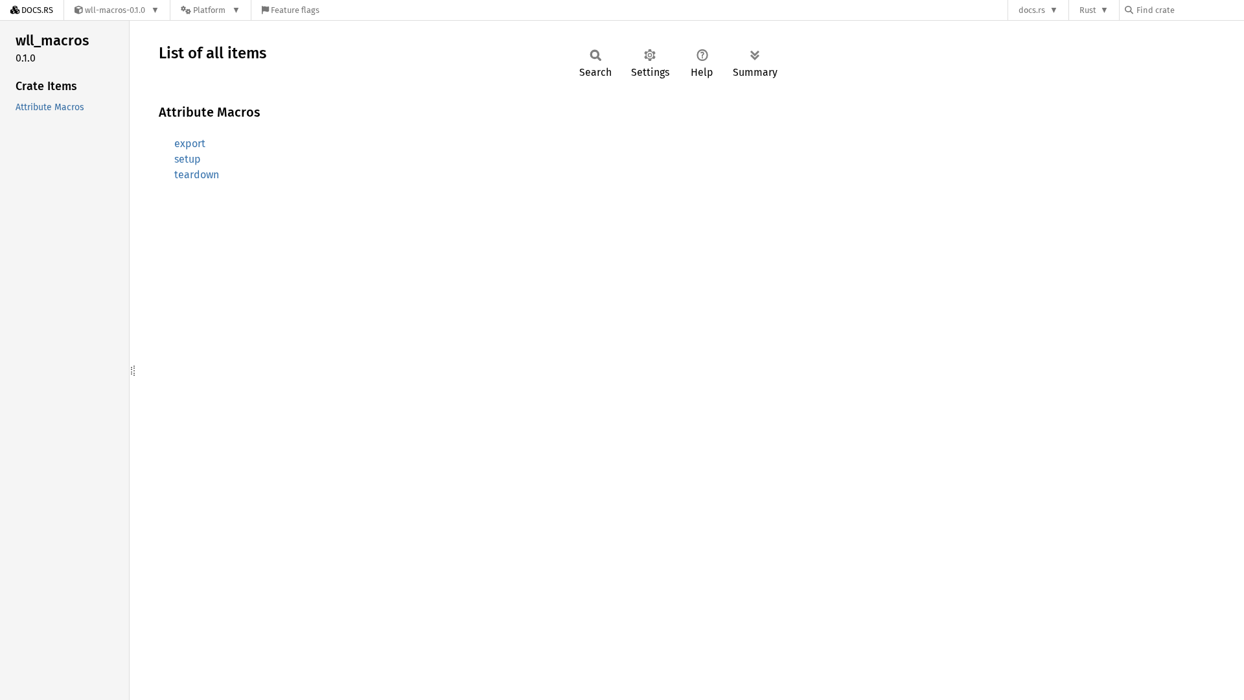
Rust (1087, 10)
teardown (196, 175)
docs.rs (1032, 10)
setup (187, 159)
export (189, 143)
